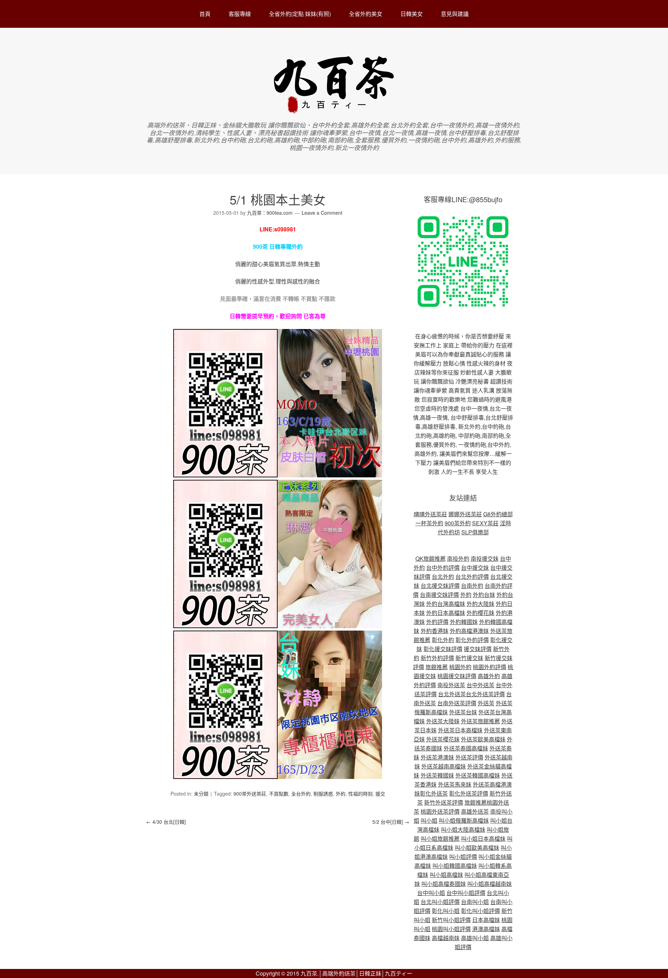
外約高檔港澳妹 (469, 631)
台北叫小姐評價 (440, 902)
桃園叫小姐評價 (451, 929)
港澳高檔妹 (486, 929)
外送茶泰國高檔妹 (466, 748)
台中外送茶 (480, 685)
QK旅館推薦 (430, 558)
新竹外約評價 (437, 658)
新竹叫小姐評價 (451, 920)
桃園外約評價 (489, 667)
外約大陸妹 (480, 604)
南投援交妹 (485, 558)
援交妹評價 (478, 649)
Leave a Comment (322, 212)
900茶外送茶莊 (249, 793)
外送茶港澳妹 (437, 757)
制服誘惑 (323, 793)
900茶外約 (458, 523)
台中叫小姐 (431, 893)
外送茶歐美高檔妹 (483, 739)
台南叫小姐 (475, 902)
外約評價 (437, 622)
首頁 (204, 14)
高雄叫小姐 (475, 938)
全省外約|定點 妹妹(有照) (300, 14)
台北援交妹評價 (440, 586)
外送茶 (486, 703)
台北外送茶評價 (485, 694)
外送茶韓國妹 (437, 775)
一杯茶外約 (429, 523)
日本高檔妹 (486, 920)
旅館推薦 (437, 667)
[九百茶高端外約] (334, 110)
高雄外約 (489, 676)
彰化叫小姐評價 (480, 911)
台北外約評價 (472, 577)
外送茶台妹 (463, 712)
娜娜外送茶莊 (465, 514)
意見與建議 (455, 14)
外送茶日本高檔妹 (460, 730)
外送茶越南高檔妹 (443, 766)
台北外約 (443, 577)
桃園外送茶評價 (440, 811)
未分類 (201, 793)
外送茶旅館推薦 (480, 721)
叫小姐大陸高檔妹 (463, 829)
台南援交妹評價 (439, 595)
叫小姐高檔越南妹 (489, 884)
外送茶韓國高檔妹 (477, 775)
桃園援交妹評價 (456, 676)
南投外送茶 (451, 685)
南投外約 (458, 558)
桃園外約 (460, 667)
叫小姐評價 (463, 857)
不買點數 (278, 793)
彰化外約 (443, 640)
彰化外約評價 (472, 640)
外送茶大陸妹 (443, 721)
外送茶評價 (469, 757)
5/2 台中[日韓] (390, 821)
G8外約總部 (498, 514)
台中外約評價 (443, 568)
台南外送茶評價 (456, 703)
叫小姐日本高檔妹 (483, 839)
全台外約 (301, 793)
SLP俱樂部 (475, 532)
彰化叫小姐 (446, 911)
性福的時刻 (360, 793)
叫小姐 (429, 820)
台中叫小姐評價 (465, 893)
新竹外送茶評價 (443, 802)
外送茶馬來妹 (454, 784)
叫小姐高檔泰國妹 (443, 884)
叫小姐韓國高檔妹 (454, 866)
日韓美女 (411, 14)
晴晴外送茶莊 (430, 514)
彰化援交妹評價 (442, 649)
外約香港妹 (434, 631)
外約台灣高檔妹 (445, 604)
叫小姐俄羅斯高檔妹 (464, 820)
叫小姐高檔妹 (446, 875)
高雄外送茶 (475, 811)
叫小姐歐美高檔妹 (477, 848)
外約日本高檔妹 (445, 613)
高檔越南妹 (446, 938)
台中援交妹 (475, 568)
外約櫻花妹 (480, 613)
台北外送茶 (452, 694)
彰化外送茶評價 (468, 793)
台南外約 (472, 586)
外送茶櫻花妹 (443, 739)
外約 (340, 793)
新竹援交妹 (469, 658)
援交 (380, 793)
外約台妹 (484, 595)
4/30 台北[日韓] (166, 821)
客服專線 (240, 14)
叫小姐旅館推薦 (440, 839)
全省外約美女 (365, 14)
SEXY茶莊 (485, 523)
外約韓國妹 (464, 622)
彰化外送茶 (434, 793)
